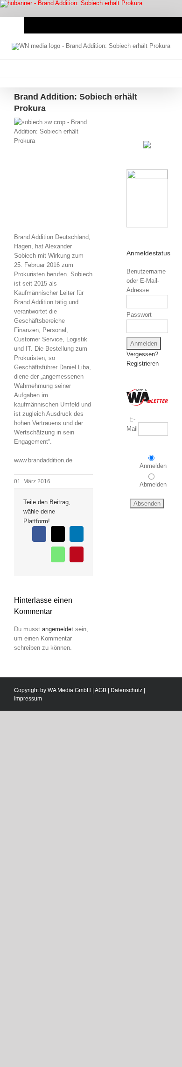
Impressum (28, 698)
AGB (100, 690)
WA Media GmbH (69, 690)
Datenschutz (126, 690)
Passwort (139, 314)
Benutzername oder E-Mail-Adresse (146, 280)
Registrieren (142, 363)
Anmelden (153, 465)
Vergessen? (142, 354)
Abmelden (153, 484)
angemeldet (57, 629)
